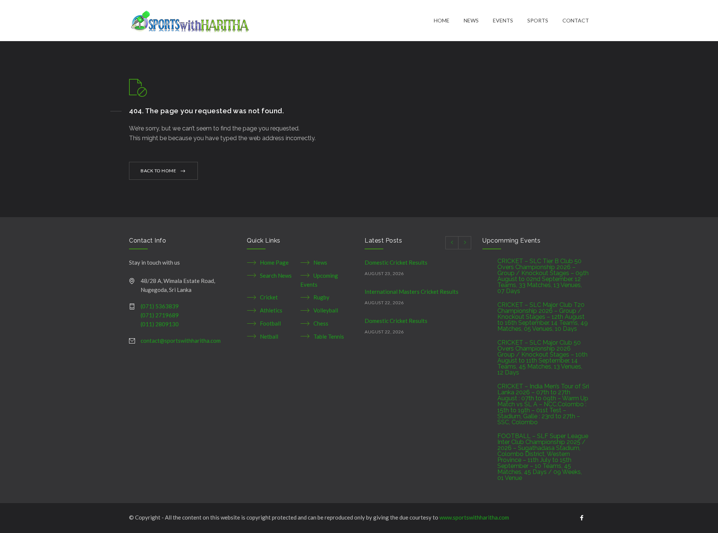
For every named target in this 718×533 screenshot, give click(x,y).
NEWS (471, 20)
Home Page (274, 262)
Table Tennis (328, 336)
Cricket (269, 297)
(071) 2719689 (160, 315)
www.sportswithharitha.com (474, 517)
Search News (276, 275)
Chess (320, 323)
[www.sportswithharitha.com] (281, 21)
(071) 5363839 (160, 306)
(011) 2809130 (160, 324)
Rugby (321, 297)
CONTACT (575, 20)
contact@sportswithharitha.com (181, 340)
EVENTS (503, 20)
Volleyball (325, 310)
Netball (269, 336)
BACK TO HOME (158, 170)
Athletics (271, 310)
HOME (441, 20)
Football (270, 323)
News (320, 262)
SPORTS (537, 20)
